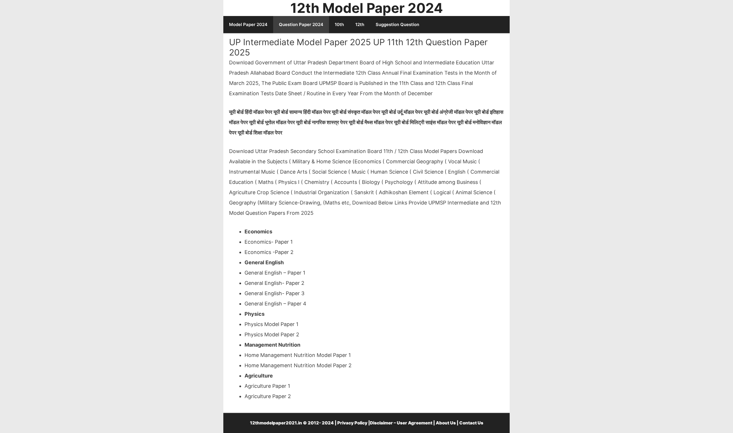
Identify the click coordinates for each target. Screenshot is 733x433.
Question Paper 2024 (301, 24)
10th (339, 24)
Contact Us (471, 423)
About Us (446, 423)
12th (359, 24)
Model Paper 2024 (248, 24)
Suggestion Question (397, 24)
